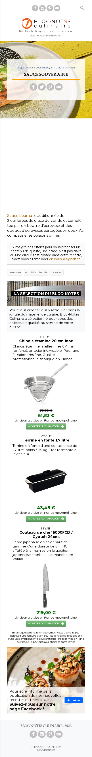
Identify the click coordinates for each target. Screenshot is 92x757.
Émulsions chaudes (63, 67)
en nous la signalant (64, 259)
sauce (57, 272)
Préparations (25, 67)
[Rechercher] (82, 7)
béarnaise (14, 272)
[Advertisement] (46, 167)
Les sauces (42, 67)
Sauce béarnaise (21, 216)
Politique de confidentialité (49, 748)
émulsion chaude (36, 272)
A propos (37, 746)
